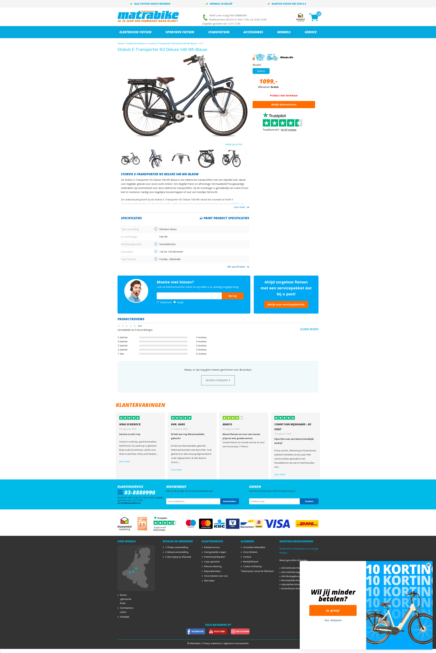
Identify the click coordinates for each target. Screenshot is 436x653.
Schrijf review (309, 329)
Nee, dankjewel (332, 620)
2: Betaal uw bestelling (176, 552)
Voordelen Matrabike (254, 547)
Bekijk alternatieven (283, 104)
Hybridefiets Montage (292, 584)
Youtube (219, 631)
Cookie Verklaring (252, 566)
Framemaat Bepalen (214, 556)
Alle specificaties (236, 266)
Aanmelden (229, 501)
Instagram (242, 631)
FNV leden (209, 580)
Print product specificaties (226, 218)
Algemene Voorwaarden (236, 643)
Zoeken (309, 501)
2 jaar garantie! (212, 561)
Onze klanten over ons (216, 575)
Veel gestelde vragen (215, 552)
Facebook (198, 631)
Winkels (284, 32)
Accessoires (253, 32)
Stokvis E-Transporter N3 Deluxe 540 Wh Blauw (173, 43)
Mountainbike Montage (293, 580)
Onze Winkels (250, 552)
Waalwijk (124, 616)
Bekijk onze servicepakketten (286, 304)
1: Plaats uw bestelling (176, 547)
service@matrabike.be (129, 502)
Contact (247, 556)
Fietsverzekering (212, 566)
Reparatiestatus (212, 571)
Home (121, 43)
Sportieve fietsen (180, 32)
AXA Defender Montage (293, 567)
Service (311, 32)
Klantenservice (212, 547)
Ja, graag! (333, 610)
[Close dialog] (428, 565)
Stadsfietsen (218, 32)
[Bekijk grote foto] (185, 136)
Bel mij (233, 296)
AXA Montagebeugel (291, 576)
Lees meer (239, 207)
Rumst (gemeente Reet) (125, 599)
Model (257, 65)
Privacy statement (212, 643)
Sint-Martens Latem (126, 609)
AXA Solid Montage (291, 572)
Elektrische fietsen (136, 43)
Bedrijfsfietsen (251, 561)
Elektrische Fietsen (135, 32)
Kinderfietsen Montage (293, 588)
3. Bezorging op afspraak (178, 556)
